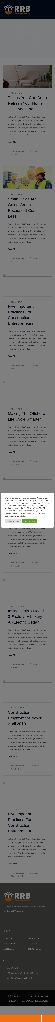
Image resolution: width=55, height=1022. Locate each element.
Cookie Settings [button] (13, 521)
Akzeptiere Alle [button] (30, 521)
